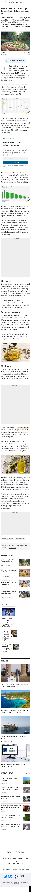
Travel (6, 861)
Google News (19, 545)
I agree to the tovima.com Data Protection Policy (14, 166)
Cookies (27, 869)
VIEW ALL (27, 661)
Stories (24, 861)
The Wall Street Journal (15, 864)
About (3, 869)
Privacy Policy (21, 869)
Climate (11, 861)
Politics (4, 858)
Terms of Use (14, 869)
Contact (8, 869)
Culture (27, 858)
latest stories (12, 547)
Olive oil (4, 539)
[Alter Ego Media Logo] (8, 878)
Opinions (18, 861)
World (9, 858)
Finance (3, 52)
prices (11, 539)
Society (14, 858)
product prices (20, 539)
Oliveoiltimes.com (23, 427)
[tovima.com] (16, 2)
